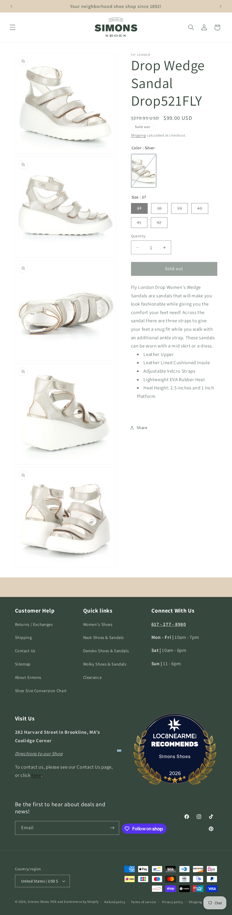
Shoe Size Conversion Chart (41, 690)
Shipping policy (200, 902)
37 (139, 208)
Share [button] (142, 427)
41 (139, 222)
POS (53, 901)
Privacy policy (172, 902)
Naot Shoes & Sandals (103, 637)
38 (159, 208)
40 (199, 208)
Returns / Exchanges (34, 624)
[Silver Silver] (143, 171)
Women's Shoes (98, 624)
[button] (12, 27)
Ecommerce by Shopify (81, 901)
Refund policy (114, 902)
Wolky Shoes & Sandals (104, 664)
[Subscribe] (112, 828)
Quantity (138, 235)
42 (159, 222)
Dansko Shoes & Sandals (106, 650)
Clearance (92, 677)
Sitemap (23, 664)
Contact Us (25, 650)
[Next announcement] (220, 6)
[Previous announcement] (11, 6)
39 (179, 208)
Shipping (138, 135)
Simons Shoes (175, 756)
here (36, 775)
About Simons (28, 677)
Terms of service (143, 902)
